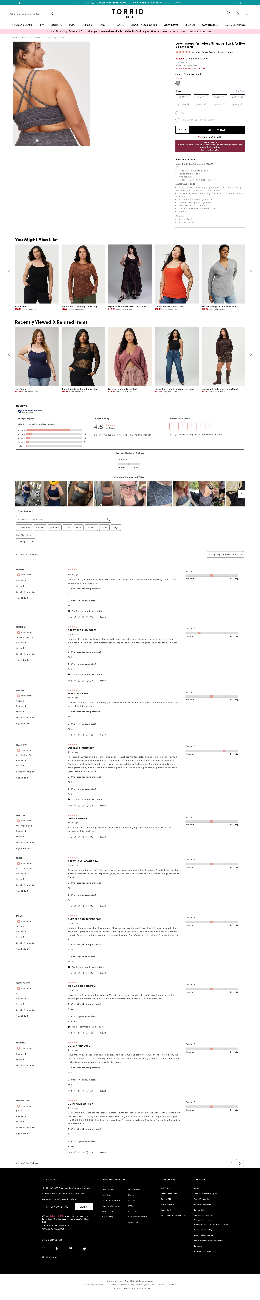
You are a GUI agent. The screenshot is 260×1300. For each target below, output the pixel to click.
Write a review (208, 52)
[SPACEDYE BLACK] (178, 83)
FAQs (130, 1206)
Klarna (131, 1195)
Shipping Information (111, 1206)
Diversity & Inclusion (203, 1204)
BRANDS (190, 25)
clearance (35, 37)
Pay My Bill (166, 1199)
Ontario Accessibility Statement (208, 1240)
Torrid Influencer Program (205, 1193)
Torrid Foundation (202, 1199)
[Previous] (10, 272)
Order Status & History (112, 1200)
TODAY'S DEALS (23, 25)
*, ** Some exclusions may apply (130, 1288)
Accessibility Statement (204, 1235)
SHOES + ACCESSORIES (144, 25)
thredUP (132, 1200)
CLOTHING (56, 25)
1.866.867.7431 (108, 1189)
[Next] (250, 272)
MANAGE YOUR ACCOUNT (54, 1229)
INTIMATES (118, 25)
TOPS (72, 25)
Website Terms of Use (203, 1215)
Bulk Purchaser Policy (137, 1216)
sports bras (59, 37)
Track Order (107, 1195)
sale (24, 37)
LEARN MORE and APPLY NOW (55, 1225)
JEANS (102, 25)
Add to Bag (217, 130)
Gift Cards (165, 1188)
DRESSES (87, 25)
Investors (198, 1246)
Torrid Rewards (168, 1204)
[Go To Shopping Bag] (246, 13)
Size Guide (240, 91)
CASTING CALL (209, 25)
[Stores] (228, 14)
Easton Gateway (204, 119)
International (134, 1189)
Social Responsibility (203, 1229)
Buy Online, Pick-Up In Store (173, 1215)
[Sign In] (237, 14)
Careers (197, 1188)
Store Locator (108, 1211)
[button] (19, 2)
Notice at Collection (203, 1251)
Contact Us (133, 1222)
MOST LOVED (171, 25)
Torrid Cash (166, 1210)
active (47, 37)
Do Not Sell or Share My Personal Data (211, 1224)
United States (51, 1257)
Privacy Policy (200, 1210)
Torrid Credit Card (169, 1193)
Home (16, 37)
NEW (41, 25)
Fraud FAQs (133, 1211)
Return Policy (107, 1216)
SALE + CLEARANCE (235, 25)
